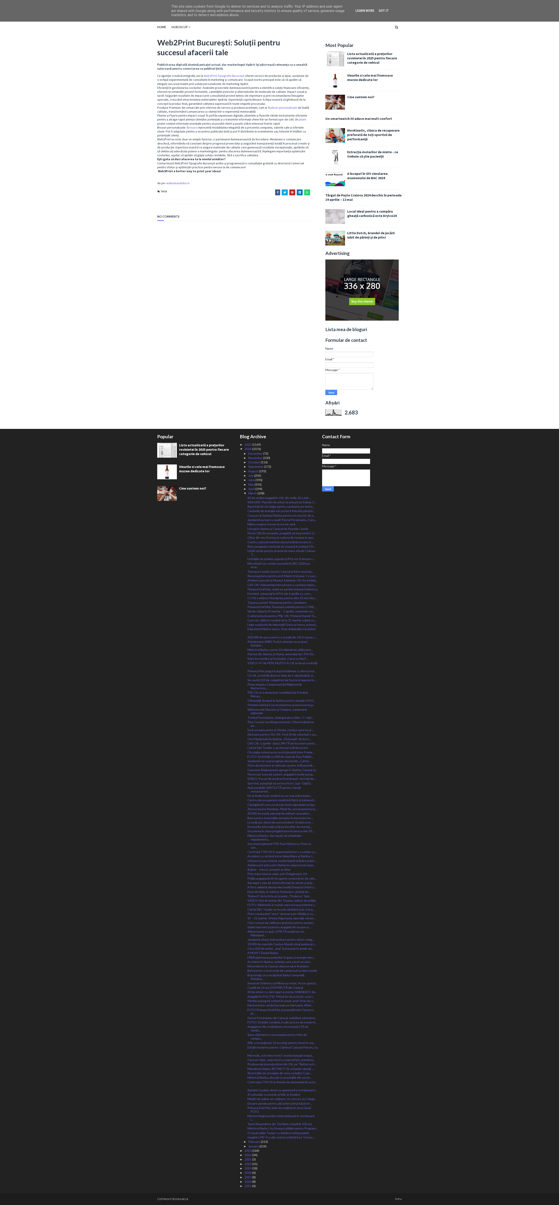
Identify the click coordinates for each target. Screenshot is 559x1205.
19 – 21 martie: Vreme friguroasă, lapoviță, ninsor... (281, 918)
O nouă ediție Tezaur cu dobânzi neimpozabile (278, 1133)
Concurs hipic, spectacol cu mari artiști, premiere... (281, 1060)
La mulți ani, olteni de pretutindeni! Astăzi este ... (280, 822)
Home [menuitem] (161, 27)
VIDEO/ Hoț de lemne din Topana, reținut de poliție (281, 900)
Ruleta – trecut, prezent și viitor (269, 869)
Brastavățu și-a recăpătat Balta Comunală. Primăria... (276, 977)
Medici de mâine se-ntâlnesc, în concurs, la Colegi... (281, 1099)
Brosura (192, 127)
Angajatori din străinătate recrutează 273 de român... (277, 1028)
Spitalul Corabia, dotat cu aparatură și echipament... (282, 1090)
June (251, 480)
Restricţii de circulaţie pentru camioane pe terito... (280, 506)
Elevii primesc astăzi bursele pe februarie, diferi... (280, 1005)
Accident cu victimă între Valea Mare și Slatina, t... (280, 856)
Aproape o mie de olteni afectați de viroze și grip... (280, 883)
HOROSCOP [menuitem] (180, 27)
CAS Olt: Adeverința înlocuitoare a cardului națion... (281, 585)
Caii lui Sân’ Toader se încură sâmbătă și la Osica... (281, 909)
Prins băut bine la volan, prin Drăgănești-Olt (277, 874)
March (252, 493)
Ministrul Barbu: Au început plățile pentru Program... (282, 1128)
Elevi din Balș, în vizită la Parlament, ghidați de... (278, 892)
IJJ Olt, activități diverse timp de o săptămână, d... (281, 675)
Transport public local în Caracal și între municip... (280, 571)
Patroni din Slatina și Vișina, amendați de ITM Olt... (281, 654)
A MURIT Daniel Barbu (262, 953)
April (251, 489)
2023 (248, 1150)
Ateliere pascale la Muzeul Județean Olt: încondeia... (282, 580)
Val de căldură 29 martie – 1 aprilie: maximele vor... (281, 611)
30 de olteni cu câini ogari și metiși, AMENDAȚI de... (282, 992)
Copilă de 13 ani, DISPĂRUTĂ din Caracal (275, 987)
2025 (248, 444)
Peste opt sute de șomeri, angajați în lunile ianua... (280, 774)
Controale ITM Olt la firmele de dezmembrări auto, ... (281, 1084)
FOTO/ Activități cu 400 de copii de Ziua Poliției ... (280, 756)
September (256, 466)
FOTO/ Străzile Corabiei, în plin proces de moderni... (282, 1022)
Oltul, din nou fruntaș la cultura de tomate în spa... (281, 537)
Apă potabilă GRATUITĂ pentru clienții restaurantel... (274, 789)
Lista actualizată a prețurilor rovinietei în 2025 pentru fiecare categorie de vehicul (372, 58)
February (254, 1141)
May (251, 484)
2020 (248, 1164)
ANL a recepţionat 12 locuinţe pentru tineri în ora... (281, 1043)
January (253, 1146)
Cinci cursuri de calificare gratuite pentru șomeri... (281, 923)
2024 (248, 449)
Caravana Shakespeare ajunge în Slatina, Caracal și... (282, 770)
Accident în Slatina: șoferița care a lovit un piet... (279, 962)
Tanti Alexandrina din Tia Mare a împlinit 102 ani (279, 1124)
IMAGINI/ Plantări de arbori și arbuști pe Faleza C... (281, 502)
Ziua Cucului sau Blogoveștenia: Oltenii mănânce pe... (280, 723)
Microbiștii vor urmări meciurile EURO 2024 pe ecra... (278, 565)
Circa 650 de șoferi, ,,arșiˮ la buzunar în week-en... (280, 948)
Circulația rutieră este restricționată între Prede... (280, 752)
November (255, 458)
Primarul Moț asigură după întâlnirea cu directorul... (281, 671)
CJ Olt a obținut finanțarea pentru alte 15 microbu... (282, 598)
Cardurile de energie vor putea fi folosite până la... (281, 511)
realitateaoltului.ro (178, 183)
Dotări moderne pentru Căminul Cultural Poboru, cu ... (282, 1049)
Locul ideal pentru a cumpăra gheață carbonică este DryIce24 (372, 213)
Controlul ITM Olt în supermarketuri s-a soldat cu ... (282, 852)
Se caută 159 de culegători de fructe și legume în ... (282, 680)
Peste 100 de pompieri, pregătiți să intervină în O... (281, 533)
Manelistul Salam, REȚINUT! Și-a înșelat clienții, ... (280, 1069)
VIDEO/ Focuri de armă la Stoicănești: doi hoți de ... (281, 778)
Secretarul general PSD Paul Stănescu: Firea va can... (279, 845)
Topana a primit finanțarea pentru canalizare (277, 602)
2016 (248, 1181)
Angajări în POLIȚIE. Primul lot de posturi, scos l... (280, 996)
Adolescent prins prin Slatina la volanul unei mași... (281, 865)
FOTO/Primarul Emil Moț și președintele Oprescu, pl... (280, 1011)
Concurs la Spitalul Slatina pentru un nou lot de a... (281, 515)
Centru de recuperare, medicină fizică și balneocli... (281, 800)
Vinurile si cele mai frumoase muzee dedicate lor (370, 77)
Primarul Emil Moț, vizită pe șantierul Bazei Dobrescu (282, 589)
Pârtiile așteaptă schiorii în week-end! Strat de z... (281, 1001)
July (251, 475)
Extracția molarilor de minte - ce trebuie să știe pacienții (372, 154)
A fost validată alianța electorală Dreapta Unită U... (281, 887)
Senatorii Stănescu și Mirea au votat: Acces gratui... (282, 983)
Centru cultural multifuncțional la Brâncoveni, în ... (280, 542)
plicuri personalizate (284, 108)
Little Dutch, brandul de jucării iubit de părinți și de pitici (371, 235)
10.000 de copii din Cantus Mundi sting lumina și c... (282, 944)
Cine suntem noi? (360, 97)
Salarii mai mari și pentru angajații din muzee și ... (279, 927)
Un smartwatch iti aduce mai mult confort (358, 118)
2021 (248, 1159)
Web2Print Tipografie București (224, 76)
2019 (248, 1168)
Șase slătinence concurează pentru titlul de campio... (277, 1036)
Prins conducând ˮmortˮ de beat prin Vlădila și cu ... (281, 914)
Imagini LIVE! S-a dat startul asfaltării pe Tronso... (281, 1137)
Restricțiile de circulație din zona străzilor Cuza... (279, 1073)
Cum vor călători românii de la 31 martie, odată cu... (281, 620)
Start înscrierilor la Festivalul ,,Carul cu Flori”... (277, 658)
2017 (248, 1177)
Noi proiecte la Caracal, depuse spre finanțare (278, 966)
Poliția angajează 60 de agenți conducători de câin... (281, 878)
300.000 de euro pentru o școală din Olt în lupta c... (281, 637)
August (253, 471)
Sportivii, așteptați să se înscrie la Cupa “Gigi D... (279, 783)
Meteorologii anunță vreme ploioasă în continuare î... (281, 1117)
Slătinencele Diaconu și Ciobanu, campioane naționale (277, 711)
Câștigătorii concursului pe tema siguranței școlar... (281, 804)
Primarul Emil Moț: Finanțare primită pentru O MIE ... (282, 607)
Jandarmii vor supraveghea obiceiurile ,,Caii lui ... (279, 761)
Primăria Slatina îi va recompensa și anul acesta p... (281, 705)
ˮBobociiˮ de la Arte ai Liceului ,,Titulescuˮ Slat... (279, 896)
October (254, 462)
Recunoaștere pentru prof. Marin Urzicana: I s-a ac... (282, 576)
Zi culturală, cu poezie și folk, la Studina (273, 1094)
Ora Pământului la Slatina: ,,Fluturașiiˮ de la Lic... (279, 739)
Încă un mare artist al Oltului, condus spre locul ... (280, 730)
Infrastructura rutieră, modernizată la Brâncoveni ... (282, 861)
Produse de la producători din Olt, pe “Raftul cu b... (281, 1064)
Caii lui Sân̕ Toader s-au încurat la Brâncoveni (277, 747)
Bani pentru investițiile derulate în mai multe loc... (280, 818)
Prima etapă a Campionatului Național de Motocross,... (274, 686)
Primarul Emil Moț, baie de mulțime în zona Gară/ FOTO (279, 1109)
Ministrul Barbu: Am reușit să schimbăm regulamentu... (274, 837)
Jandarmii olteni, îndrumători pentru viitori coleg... (280, 939)
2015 (248, 1186)
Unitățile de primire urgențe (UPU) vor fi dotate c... (281, 559)
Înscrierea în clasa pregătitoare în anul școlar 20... (280, 831)
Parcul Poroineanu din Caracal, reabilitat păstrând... (281, 1018)
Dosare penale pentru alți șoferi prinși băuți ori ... (279, 1103)
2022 (248, 1155)
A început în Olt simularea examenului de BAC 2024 (367, 175)
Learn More (364, 10)
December (255, 453)
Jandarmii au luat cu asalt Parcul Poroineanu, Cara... (281, 520)
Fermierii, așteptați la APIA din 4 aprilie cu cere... (279, 593)
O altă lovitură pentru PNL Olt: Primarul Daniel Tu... (282, 616)
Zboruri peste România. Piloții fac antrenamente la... (282, 809)
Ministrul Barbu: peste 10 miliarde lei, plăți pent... (280, 649)
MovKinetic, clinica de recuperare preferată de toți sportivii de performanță (373, 134)
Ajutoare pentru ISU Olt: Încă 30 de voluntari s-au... (282, 734)
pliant (302, 119)
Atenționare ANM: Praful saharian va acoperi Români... (277, 643)
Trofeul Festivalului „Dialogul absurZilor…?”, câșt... (280, 717)
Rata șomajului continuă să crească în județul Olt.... (281, 546)
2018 (248, 1172)
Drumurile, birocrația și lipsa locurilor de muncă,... (279, 827)
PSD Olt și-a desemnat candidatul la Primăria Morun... (277, 694)
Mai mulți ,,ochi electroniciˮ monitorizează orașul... (280, 1055)
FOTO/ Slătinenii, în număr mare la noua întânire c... (281, 905)
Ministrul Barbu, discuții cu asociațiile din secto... (279, 1077)
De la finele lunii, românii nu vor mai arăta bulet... (279, 796)
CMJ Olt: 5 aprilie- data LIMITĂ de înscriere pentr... (281, 743)
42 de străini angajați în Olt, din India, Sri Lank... (278, 498)
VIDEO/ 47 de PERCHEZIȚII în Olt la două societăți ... (282, 665)
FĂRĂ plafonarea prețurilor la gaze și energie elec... (281, 957)
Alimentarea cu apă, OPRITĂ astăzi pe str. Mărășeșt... (276, 933)
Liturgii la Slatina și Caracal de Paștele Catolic (278, 529)
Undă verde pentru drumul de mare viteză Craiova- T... (281, 552)
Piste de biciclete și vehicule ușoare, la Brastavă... (280, 765)
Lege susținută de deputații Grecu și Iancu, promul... (282, 624)
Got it (384, 10)
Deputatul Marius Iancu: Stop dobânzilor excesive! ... (281, 630)
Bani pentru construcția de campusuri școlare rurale (282, 970)
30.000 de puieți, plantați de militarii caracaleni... (279, 813)
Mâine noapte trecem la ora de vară (271, 524)
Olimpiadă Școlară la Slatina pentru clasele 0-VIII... (281, 700)
